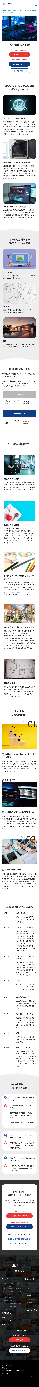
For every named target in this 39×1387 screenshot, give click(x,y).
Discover (29, 1292)
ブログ (28, 1286)
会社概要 (28, 1295)
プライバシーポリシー (7, 1365)
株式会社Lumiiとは (32, 1299)
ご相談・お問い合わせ (19, 54)
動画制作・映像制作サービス (11, 1283)
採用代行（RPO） (8, 1309)
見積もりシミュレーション (19, 64)
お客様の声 (6, 1324)
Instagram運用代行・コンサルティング (14, 1292)
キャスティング (8, 1300)
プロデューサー (7, 1321)
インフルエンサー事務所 (10, 1306)
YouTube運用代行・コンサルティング (13, 1286)
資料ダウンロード (31, 1283)
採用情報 (28, 1306)
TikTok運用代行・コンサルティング (13, 1289)
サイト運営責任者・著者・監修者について (13, 1371)
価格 (3, 1317)
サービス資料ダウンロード (19, 71)
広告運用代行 (7, 1294)
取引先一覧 (30, 1302)
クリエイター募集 (31, 1310)
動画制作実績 (6, 1313)
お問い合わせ (19, 1340)
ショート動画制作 (8, 1297)
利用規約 (4, 1368)
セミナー (29, 1289)
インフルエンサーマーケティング (12, 1303)
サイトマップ (5, 1373)
